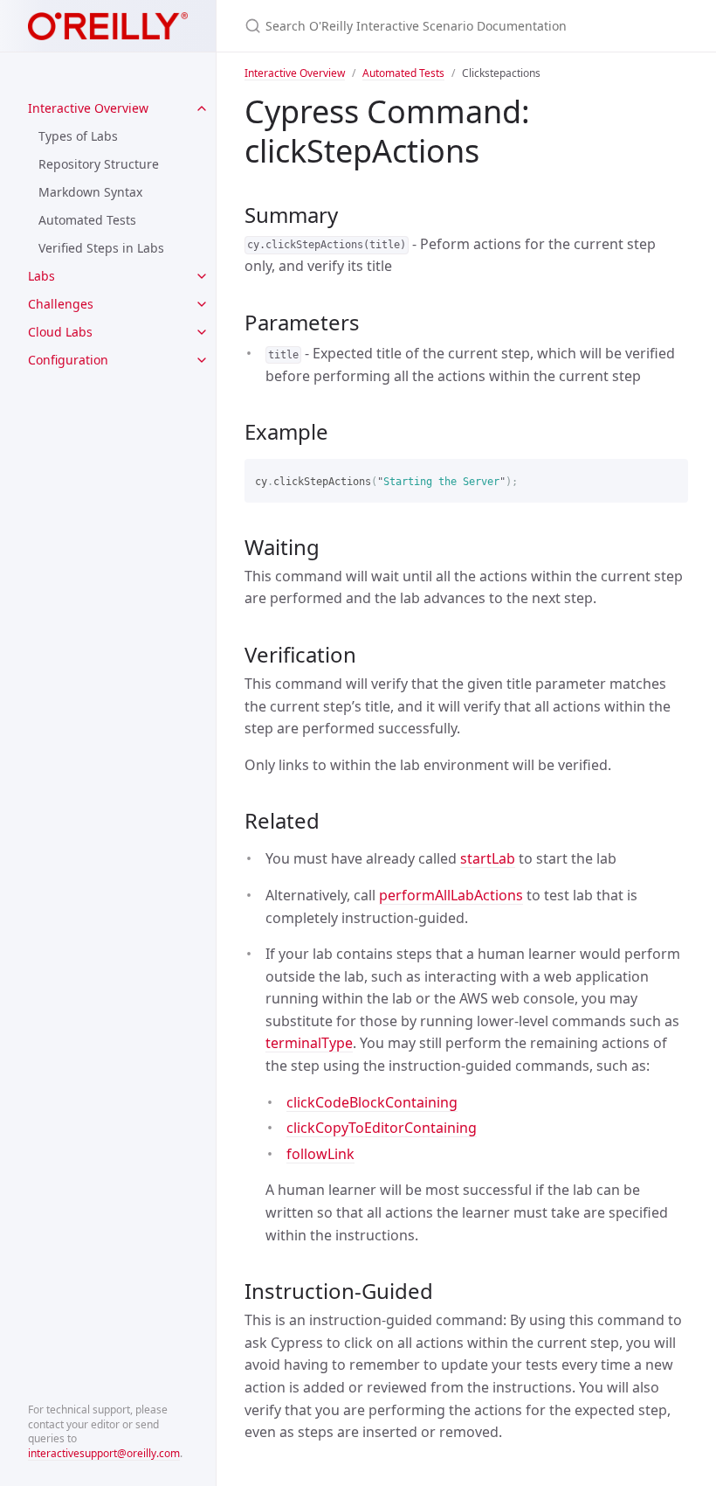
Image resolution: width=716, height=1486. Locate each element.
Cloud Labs (60, 331)
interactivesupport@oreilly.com (104, 1453)
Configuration (68, 359)
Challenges (60, 303)
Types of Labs (78, 136)
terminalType (309, 1042)
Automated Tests (87, 220)
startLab (487, 858)
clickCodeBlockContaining (372, 1102)
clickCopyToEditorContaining (381, 1127)
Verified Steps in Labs (101, 248)
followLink (320, 1153)
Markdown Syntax (90, 192)
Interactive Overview (88, 108)
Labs (41, 275)
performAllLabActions (451, 895)
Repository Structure (98, 164)
